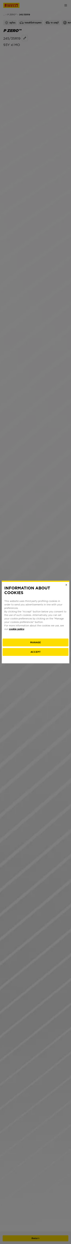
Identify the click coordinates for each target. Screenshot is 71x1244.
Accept (36, 652)
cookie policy (16, 629)
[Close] (66, 584)
